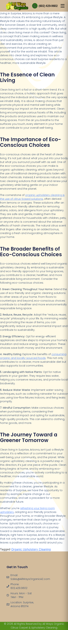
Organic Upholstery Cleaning (31, 549)
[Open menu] (62, 5)
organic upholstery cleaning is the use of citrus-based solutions (32, 197)
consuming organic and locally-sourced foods (33, 356)
